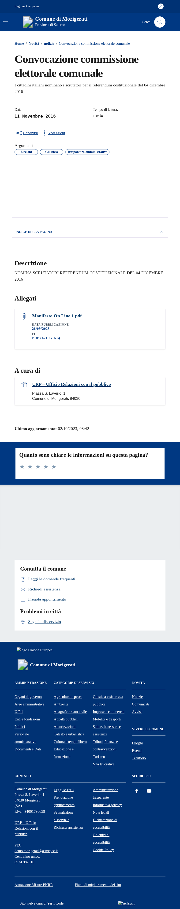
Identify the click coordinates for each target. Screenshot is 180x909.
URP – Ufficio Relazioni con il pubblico (71, 384)
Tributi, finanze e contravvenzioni (105, 745)
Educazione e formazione (64, 753)
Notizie (137, 697)
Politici (20, 727)
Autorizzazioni (64, 727)
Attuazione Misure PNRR (34, 885)
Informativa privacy (107, 805)
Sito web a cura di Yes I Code (42, 903)
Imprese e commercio (108, 712)
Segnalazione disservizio (63, 816)
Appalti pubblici (66, 719)
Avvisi (137, 712)
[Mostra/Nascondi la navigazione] (5, 21)
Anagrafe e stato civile (70, 712)
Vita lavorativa (103, 764)
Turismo (99, 757)
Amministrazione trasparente (105, 793)
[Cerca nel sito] (159, 22)
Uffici (19, 712)
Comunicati (140, 704)
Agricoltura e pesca (68, 697)
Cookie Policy (103, 850)
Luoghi (137, 743)
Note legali (101, 812)
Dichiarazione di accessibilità (105, 823)
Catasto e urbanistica (69, 734)
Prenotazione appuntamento (64, 801)
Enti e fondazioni (27, 719)
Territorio (139, 758)
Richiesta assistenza (68, 827)
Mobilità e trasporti (107, 719)
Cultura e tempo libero (70, 742)
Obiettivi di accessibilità (101, 838)
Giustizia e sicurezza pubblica (108, 700)
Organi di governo (28, 697)
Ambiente (61, 704)
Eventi (137, 751)
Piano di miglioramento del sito (98, 885)
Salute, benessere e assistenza (107, 730)
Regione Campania (27, 6)
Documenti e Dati (28, 749)
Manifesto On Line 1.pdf (57, 315)
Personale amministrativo (25, 738)
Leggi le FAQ (64, 790)
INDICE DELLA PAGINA (33, 232)
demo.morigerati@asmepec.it (36, 851)
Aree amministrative (29, 704)
